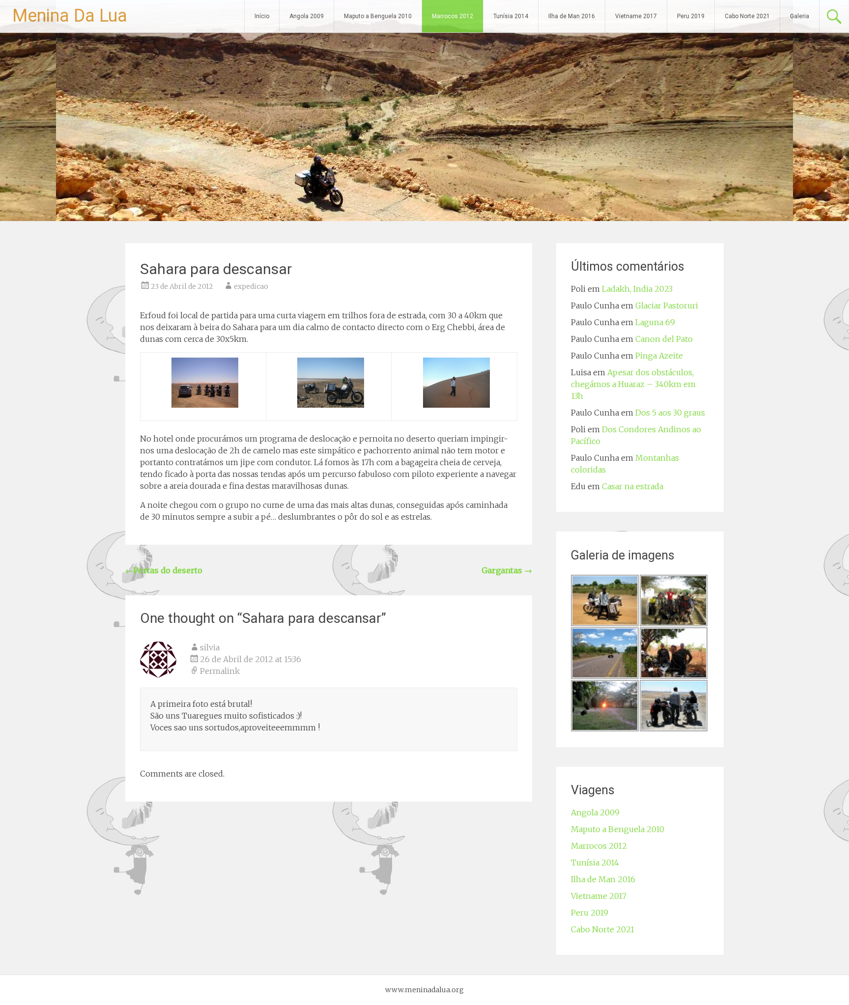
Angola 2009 (306, 16)
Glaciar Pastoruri (666, 305)
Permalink (220, 671)
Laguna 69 (655, 322)
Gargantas (506, 570)
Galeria (799, 16)
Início (262, 16)
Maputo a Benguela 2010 (378, 16)
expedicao (251, 286)
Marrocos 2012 (452, 16)
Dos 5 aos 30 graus (670, 413)
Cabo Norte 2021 (747, 16)
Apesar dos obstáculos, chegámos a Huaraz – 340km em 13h (633, 384)
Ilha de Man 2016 (571, 16)
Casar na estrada (632, 486)
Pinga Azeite (659, 356)
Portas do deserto (163, 570)
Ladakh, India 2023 (637, 289)
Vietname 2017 (636, 16)
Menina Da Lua (69, 15)
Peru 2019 (691, 16)
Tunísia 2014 (510, 16)
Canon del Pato (664, 339)
